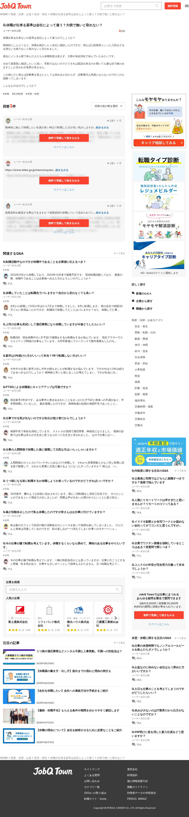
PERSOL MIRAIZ (137, 798)
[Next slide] (115, 618)
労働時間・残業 (144, 406)
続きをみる (102, 127)
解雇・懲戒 (141, 338)
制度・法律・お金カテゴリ (147, 320)
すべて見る (119, 253)
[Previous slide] (12, 618)
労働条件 (140, 412)
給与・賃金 (141, 351)
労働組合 (140, 418)
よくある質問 (92, 775)
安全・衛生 (40, 14)
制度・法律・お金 (21, 14)
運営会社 (132, 769)
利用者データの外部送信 (141, 792)
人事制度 (140, 369)
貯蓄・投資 (141, 388)
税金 (137, 375)
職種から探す (144, 308)
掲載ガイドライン (137, 786)
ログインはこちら (64, 146)
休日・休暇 (141, 344)
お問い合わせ (92, 781)
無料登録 (173, 5)
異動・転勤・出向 (145, 332)
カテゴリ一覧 (92, 786)
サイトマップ (92, 769)
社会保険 (140, 357)
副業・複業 (141, 394)
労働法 (138, 425)
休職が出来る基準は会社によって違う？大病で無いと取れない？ (87, 14)
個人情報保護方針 (137, 781)
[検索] (158, 6)
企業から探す (144, 300)
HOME (4, 14)
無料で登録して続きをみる (64, 137)
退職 (137, 381)
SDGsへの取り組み (95, 792)
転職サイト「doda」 (96, 798)
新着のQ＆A (143, 293)
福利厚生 (140, 400)
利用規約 (132, 775)
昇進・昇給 (141, 363)
